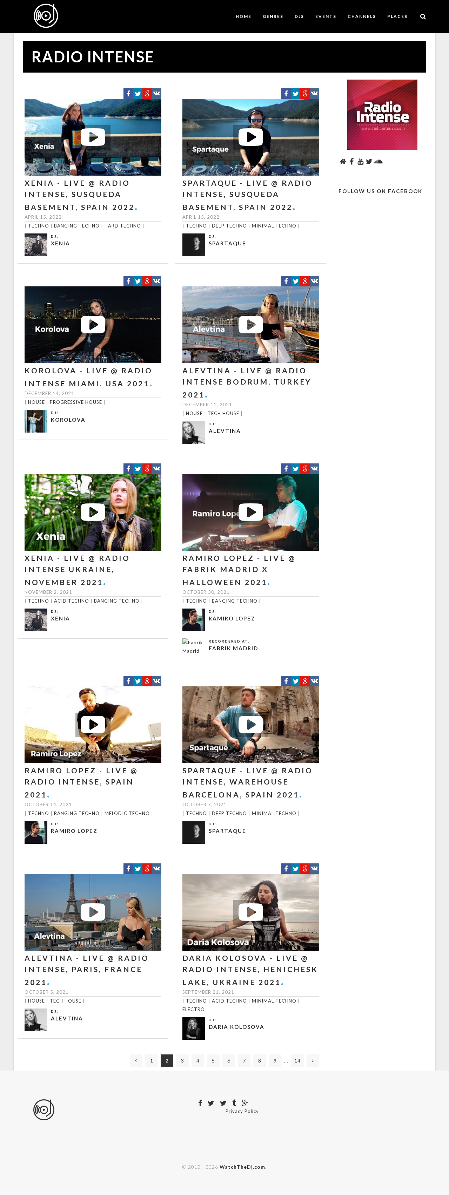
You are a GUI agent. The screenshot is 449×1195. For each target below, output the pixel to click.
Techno (38, 226)
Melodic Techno (127, 813)
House (36, 402)
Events (325, 16)
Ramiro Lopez (232, 618)
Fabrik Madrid (233, 648)
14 (297, 1061)
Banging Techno (77, 226)
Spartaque (227, 243)
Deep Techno (229, 226)
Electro (193, 1009)
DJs (299, 16)
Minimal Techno (274, 226)
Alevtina (225, 431)
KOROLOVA (68, 419)
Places (397, 16)
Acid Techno (71, 601)
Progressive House (76, 402)
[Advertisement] (382, 330)
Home (244, 16)
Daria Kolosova (236, 1027)
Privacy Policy (242, 1111)
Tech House (223, 413)
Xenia (60, 243)
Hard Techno (123, 226)
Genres (273, 16)
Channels (362, 16)
